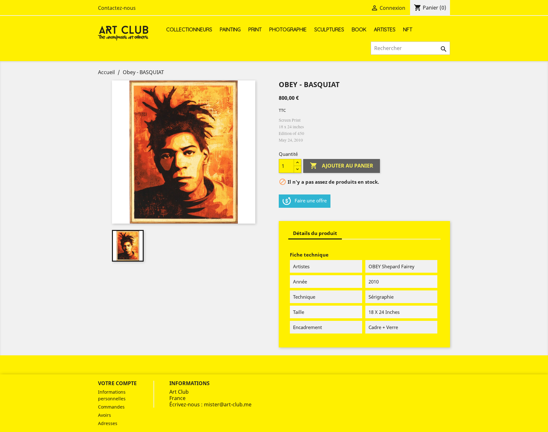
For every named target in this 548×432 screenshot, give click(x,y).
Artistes (384, 29)
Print (255, 29)
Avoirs (104, 415)
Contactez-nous (117, 7)
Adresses (107, 423)
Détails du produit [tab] (315, 233)
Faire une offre (311, 200)
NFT (407, 29)
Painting (230, 29)
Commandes (111, 407)
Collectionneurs (189, 29)
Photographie (288, 29)
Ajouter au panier (341, 165)
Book (359, 29)
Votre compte (117, 383)
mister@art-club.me (227, 404)
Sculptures (329, 29)
